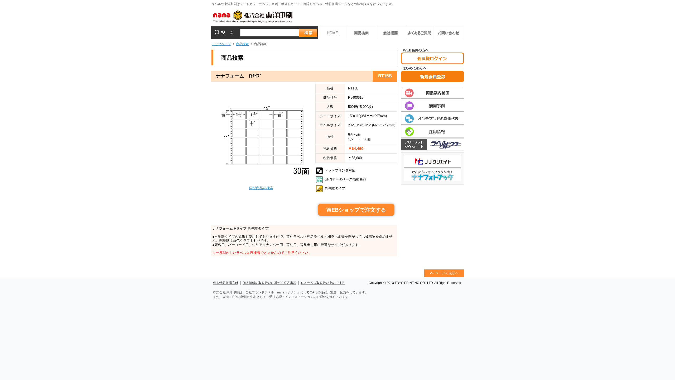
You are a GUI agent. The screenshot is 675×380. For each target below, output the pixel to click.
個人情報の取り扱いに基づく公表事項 (269, 282)
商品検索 (242, 44)
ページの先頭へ (447, 273)
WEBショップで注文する (356, 210)
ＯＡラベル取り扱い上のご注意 (323, 282)
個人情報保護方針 (225, 282)
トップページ (221, 44)
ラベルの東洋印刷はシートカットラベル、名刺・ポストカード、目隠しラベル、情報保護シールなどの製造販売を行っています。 (303, 4)
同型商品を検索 (261, 188)
